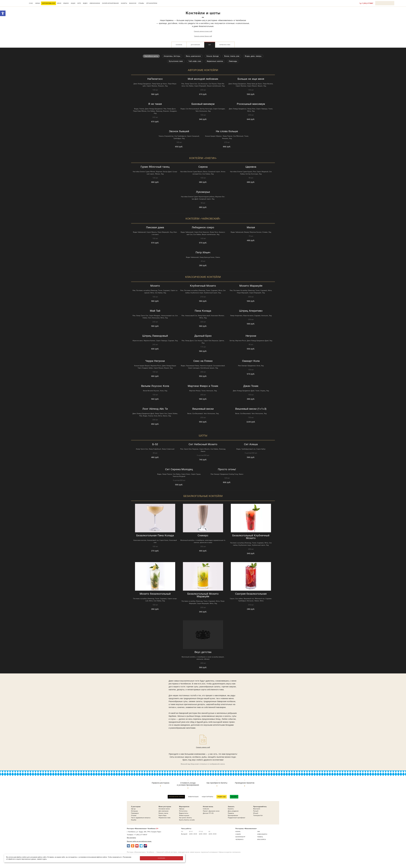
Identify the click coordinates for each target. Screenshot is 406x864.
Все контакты (131, 837)
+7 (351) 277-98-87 (140, 834)
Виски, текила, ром (231, 56)
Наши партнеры (207, 796)
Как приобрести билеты (217, 783)
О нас (31, 3)
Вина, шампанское (193, 56)
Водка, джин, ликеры (253, 56)
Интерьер (134, 811)
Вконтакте (256, 809)
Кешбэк (66, 3)
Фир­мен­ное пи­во (224, 44)
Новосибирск (262, 834)
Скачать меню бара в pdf (203, 36)
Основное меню (164, 809)
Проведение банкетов (244, 783)
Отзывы (141, 3)
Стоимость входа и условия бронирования (188, 784)
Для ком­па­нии (195, 44)
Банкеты (124, 3)
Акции (73, 3)
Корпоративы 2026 (48, 3)
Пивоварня (135, 813)
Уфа (258, 831)
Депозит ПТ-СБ (208, 813)
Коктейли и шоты (151, 56)
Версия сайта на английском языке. (139, 841)
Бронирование (233, 815)
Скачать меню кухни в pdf (203, 31)
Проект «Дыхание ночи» (211, 811)
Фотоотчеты (183, 811)
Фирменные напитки (215, 61)
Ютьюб (255, 813)
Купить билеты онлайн (187, 820)
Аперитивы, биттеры (172, 56)
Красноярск (261, 839)
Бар (209, 44)
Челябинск (239, 839)
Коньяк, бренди (212, 56)
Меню (59, 3)
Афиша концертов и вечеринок (229, 852)
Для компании (163, 811)
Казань (237, 831)
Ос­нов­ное (179, 44)
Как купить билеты (185, 817)
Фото (79, 3)
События (206, 809)
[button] (2, 13)
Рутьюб (255, 811)
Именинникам (95, 3)
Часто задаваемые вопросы (140, 817)
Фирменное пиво (164, 817)
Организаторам (151, 3)
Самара (238, 834)
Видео (85, 3)
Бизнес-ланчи (163, 813)
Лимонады (233, 61)
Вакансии (132, 3)
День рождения (233, 811)
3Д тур (133, 809)
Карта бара (162, 815)
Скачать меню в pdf (203, 747)
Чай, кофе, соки (195, 61)
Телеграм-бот (258, 815)
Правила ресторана (160, 783)
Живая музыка (193, 796)
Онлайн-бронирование (110, 3)
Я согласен (161, 858)
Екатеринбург (240, 837)
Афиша (37, 3)
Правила (231, 813)
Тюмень (260, 837)
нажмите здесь (42, 859)
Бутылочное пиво (176, 61)
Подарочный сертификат (236, 817)
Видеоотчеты (183, 813)
